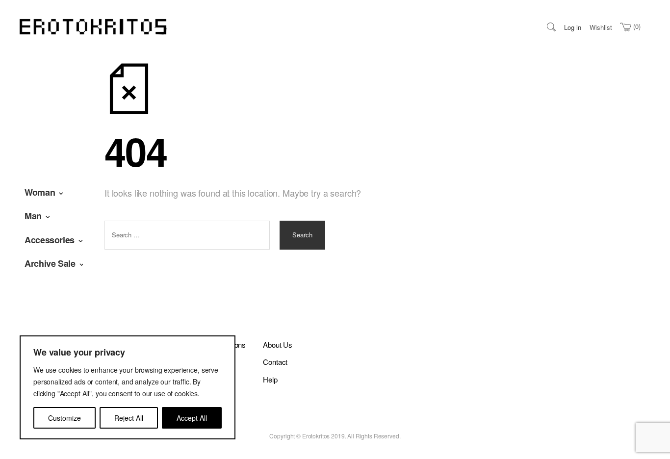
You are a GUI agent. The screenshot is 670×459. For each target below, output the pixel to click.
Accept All (192, 418)
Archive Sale (50, 263)
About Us (277, 344)
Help (270, 379)
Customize (64, 418)
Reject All (128, 418)
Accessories (50, 239)
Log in (572, 27)
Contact (275, 362)
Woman (40, 192)
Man (33, 215)
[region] (127, 387)
